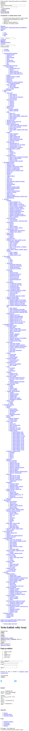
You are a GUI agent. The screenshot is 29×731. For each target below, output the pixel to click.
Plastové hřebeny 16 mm (18, 438)
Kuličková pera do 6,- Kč (15, 319)
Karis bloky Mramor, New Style (17, 377)
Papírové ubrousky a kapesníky (17, 579)
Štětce (11, 521)
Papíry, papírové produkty (13, 124)
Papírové (12, 223)
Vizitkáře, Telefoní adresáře (13, 391)
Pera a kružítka (13, 512)
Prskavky (12, 69)
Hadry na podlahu (14, 598)
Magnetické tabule (14, 410)
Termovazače (13, 423)
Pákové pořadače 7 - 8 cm (16, 203)
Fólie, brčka (12, 567)
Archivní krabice (13, 219)
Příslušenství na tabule (15, 414)
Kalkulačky (9, 482)
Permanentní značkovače (15, 264)
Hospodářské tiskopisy (9, 162)
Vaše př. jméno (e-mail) (6, 5)
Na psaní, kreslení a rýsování (13, 511)
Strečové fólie (10, 60)
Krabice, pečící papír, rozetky (16, 557)
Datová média (13, 492)
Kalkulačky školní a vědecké (16, 486)
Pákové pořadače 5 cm (15, 201)
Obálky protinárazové (15, 137)
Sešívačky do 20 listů (14, 463)
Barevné (11, 151)
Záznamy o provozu (11, 192)
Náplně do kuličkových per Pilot (17, 304)
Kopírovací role (10, 120)
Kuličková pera (10, 313)
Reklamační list (10, 197)
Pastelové (12, 101)
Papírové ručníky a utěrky (16, 580)
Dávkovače (12, 607)
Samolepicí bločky (11, 61)
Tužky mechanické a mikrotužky (17, 309)
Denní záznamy (13, 117)
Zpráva (2, 667)
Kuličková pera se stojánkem (16, 323)
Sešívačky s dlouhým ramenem (17, 467)
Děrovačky (9, 474)
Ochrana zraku (10, 616)
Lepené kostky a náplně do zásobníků (18, 125)
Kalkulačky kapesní (14, 483)
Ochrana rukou (10, 614)
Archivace (6, 199)
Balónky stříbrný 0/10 (12, 532)
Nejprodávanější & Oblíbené (10, 53)
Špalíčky (12, 387)
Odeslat (3, 677)
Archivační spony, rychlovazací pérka (18, 221)
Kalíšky (11, 385)
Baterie (11, 402)
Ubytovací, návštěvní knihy (13, 169)
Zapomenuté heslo (5, 11)
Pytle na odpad (13, 542)
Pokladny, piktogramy (15, 339)
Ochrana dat (6, 723)
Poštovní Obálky (10, 57)
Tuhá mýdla (12, 583)
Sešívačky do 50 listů (14, 466)
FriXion (9, 257)
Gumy (11, 261)
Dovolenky (9, 178)
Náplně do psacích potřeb (13, 298)
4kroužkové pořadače (15, 83)
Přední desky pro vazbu (15, 428)
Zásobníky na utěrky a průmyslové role (19, 606)
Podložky (9, 372)
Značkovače (10, 263)
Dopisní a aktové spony (15, 328)
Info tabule (12, 413)
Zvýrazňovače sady (14, 286)
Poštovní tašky (13, 135)
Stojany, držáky (10, 415)
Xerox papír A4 (13, 95)
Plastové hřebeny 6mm (17, 432)
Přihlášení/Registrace (5, 41)
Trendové (12, 102)
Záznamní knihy (10, 142)
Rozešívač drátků (14, 470)
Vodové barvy (13, 502)
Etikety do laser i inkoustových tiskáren (19, 157)
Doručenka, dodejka (14, 140)
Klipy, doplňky (13, 365)
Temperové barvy (14, 504)
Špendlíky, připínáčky (15, 334)
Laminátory (12, 452)
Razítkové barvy (13, 336)
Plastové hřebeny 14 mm (18, 437)
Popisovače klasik (14, 272)
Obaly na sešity (13, 524)
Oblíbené (3, 39)
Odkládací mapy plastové (15, 231)
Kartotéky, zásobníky (14, 241)
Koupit (2, 642)
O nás (5, 32)
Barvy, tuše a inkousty (12, 501)
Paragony (9, 173)
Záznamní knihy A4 (14, 143)
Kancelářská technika (9, 404)
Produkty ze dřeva (11, 568)
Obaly (8, 58)
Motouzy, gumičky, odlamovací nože (15, 550)
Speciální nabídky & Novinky (11, 65)
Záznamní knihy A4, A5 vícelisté (17, 144)
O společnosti (7, 724)
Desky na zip (13, 248)
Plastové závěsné (13, 226)
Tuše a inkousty (13, 507)
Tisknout (8, 645)
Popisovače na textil (14, 276)
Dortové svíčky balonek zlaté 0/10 (15, 535)
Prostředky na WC (14, 590)
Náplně (11, 260)
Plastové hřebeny (14, 430)
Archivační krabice (11, 218)
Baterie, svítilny (10, 400)
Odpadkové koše (13, 611)
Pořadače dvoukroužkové (15, 210)
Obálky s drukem (14, 253)
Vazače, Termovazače (12, 421)
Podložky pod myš (14, 493)
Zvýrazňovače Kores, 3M (16, 285)
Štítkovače (9, 498)
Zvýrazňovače (10, 282)
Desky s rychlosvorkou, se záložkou (18, 246)
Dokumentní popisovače (15, 274)
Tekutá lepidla (13, 354)
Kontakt (5, 34)
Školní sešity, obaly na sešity (13, 523)
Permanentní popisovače (15, 279)
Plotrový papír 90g (14, 109)
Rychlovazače (10, 222)
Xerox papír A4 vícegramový (16, 97)
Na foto (11, 369)
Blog (5, 35)
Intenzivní (12, 103)
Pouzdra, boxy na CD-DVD (16, 497)
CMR (8, 177)
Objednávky (10, 182)
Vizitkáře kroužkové (14, 393)
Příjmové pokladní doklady (13, 188)
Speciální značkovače (15, 267)
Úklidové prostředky (11, 587)
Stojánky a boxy (13, 388)
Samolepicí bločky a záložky (13, 76)
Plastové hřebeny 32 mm (18, 445)
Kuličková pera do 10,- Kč (16, 320)
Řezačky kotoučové (14, 418)
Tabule (8, 407)
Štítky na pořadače (14, 216)
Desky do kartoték (14, 242)
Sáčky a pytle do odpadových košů (18, 541)
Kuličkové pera (10, 78)
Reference (6, 725)
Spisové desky (10, 233)
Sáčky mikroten (13, 543)
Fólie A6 (12, 453)
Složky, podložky (14, 252)
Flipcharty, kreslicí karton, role (14, 121)
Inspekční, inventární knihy (13, 167)
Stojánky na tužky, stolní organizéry (18, 329)
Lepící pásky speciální (15, 343)
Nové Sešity (7, 50)
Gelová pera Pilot (14, 293)
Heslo (2, 7)
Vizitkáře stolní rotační (15, 398)
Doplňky (9, 617)
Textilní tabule (13, 411)
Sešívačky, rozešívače (12, 460)
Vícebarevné (12, 152)
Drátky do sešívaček (14, 468)
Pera (8, 63)
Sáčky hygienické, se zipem (16, 546)
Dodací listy (9, 171)
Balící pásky (12, 351)
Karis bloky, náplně (11, 376)
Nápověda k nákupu (8, 715)
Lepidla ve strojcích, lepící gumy (17, 347)
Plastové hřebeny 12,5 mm (18, 436)
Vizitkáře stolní (13, 396)
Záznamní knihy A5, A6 (15, 146)
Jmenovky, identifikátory (15, 364)
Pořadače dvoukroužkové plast (17, 211)
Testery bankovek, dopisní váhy (14, 489)
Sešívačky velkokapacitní (15, 472)
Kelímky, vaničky (14, 565)
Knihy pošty (10, 193)
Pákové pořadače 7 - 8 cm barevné (18, 206)
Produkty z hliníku (11, 571)
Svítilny (11, 403)
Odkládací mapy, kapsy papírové (17, 230)
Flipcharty (9, 406)
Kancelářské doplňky (12, 325)
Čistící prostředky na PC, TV (16, 494)
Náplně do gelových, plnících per (17, 302)
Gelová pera (12, 294)
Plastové (11, 225)
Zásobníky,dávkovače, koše (13, 605)
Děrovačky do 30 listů (15, 478)
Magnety (12, 332)
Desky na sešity (10, 88)
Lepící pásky (10, 342)
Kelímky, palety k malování (16, 505)
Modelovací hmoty (14, 508)
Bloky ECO (12, 113)
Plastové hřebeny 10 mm (18, 434)
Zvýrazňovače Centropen (15, 283)
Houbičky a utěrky (14, 596)
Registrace (3, 26)
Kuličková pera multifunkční (16, 316)
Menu (2, 30)
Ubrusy (11, 558)
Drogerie (6, 572)
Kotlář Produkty (7, 90)
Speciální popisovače (14, 275)
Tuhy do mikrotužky (14, 87)
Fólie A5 (12, 455)
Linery (11, 280)
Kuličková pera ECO (14, 314)
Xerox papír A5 (13, 98)
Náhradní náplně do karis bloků (17, 381)
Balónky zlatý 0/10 (14, 71)
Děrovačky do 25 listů (15, 477)
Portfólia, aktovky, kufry (15, 255)
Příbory (11, 562)
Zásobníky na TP (14, 610)
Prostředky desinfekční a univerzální (18, 591)
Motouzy (12, 552)
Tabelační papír (10, 106)
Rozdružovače (10, 234)
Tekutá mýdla (13, 584)
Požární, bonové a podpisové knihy (15, 170)
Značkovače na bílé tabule (16, 265)
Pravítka (11, 519)
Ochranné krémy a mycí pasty (17, 586)
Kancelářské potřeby (9, 324)
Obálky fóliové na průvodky (16, 139)
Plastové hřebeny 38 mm (18, 447)
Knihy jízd (9, 180)
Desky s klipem (13, 244)
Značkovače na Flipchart (15, 268)
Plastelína (12, 520)
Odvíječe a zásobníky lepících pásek (18, 346)
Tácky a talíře (13, 556)
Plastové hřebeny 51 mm (18, 449)
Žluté (11, 150)
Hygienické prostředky (12, 581)
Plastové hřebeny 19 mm (18, 440)
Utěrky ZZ (9, 56)
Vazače (11, 422)
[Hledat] (15, 38)
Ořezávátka (12, 517)
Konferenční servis (11, 362)
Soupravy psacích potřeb (12, 297)
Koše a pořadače (13, 389)
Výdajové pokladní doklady (13, 191)
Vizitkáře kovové (14, 395)
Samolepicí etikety (11, 155)
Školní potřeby (7, 500)
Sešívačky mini (13, 462)
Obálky (8, 132)
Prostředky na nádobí (14, 588)
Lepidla (8, 353)
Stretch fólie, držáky (14, 549)
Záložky (11, 154)
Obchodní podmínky (8, 721)
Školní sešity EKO (14, 526)
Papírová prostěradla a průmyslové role (19, 577)
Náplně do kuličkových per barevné (18, 301)
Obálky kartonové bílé (15, 136)
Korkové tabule (13, 408)
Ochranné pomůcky (8, 613)
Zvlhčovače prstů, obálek (15, 340)
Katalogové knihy (11, 238)
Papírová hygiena (11, 573)
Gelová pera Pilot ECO (15, 291)
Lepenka (12, 560)
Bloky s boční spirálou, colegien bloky (19, 116)
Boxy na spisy (13, 245)
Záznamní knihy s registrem (16, 147)
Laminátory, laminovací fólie (13, 451)
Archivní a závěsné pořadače (16, 207)
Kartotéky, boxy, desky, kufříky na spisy (16, 240)
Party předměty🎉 (8, 531)
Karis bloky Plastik (14, 383)
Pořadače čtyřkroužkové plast (16, 214)
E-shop (5, 619)
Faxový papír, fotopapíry (15, 127)
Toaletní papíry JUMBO (15, 576)
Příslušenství (12, 496)
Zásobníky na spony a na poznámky (18, 338)
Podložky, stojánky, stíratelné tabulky (15, 509)
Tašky (11, 547)
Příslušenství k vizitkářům (16, 399)
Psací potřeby (7, 256)
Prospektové (12, 370)
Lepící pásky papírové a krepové (17, 344)
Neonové (12, 105)
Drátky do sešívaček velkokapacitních (18, 471)
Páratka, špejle (13, 569)
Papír (5, 91)
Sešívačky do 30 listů (14, 464)
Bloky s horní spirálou (15, 114)
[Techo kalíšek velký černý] (10, 623)
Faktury (8, 174)
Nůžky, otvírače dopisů (15, 331)
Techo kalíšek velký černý (11, 621)
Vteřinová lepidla (14, 357)
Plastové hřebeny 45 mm (18, 448)
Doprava (6, 713)
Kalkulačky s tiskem (14, 487)
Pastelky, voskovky (14, 513)
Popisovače (9, 79)
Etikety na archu (13, 159)
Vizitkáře (12, 392)
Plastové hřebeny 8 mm (17, 433)
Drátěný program (11, 384)
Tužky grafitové (13, 308)
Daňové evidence (11, 195)
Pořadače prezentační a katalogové (18, 215)
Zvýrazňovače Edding (15, 287)
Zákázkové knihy (11, 165)
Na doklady (12, 368)
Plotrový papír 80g (14, 110)
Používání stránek (8, 714)
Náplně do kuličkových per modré (18, 300)
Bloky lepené (13, 118)
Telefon (2, 662)
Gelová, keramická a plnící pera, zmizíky (16, 290)
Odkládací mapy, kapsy (12, 229)
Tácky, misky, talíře (14, 564)
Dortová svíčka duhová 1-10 (16, 73)
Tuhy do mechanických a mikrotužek (18, 310)
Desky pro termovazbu (15, 425)
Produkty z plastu (11, 561)
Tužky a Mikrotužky (11, 84)
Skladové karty (10, 163)
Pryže (11, 516)
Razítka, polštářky (14, 335)
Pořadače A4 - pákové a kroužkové (15, 82)
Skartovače (9, 459)
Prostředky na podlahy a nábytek (17, 594)
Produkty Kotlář (10, 54)
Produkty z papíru (11, 554)
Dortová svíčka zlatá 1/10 (15, 72)
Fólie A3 (12, 457)
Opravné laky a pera (14, 359)
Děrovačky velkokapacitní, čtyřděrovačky (16, 480)
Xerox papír (9, 93)
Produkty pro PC (10, 490)
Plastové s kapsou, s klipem (16, 227)
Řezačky (9, 417)
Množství (3, 640)
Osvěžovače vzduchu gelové (16, 603)
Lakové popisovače (14, 278)
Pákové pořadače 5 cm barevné (17, 204)
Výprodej (6, 49)
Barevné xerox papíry (12, 99)
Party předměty (10, 67)
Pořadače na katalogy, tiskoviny (17, 208)
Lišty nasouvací (13, 426)
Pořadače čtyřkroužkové (15, 212)
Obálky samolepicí (14, 133)
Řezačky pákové (13, 419)
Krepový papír (13, 128)
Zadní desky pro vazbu (15, 429)
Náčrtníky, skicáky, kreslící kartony (15, 528)
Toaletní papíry (13, 575)
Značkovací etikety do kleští (16, 161)
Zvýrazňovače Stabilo (15, 289)
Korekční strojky (13, 361)
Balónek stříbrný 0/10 (15, 68)
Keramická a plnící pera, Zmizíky (17, 295)
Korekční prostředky (12, 358)
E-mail (2, 664)
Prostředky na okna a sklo (16, 592)
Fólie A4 (12, 456)
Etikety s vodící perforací (15, 158)
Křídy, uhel (12, 515)
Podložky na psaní (14, 374)
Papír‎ (8, 64)
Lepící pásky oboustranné (16, 350)
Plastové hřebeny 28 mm (18, 444)
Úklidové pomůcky (11, 595)
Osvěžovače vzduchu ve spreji (17, 602)
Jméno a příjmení (5, 661)
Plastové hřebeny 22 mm (18, 441)
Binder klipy (12, 327)
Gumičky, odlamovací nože (16, 553)
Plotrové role (10, 107)
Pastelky (8, 75)
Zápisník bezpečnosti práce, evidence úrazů (17, 196)
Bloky (8, 112)
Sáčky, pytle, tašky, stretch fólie (14, 539)
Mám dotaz (3, 645)
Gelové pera (9, 80)
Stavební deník (10, 189)
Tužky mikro (13, 86)
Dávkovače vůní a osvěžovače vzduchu (16, 601)
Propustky (9, 185)
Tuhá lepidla (12, 355)
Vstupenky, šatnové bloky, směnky (15, 166)
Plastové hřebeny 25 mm (18, 443)
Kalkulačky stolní (14, 485)
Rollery (11, 271)
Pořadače (9, 200)
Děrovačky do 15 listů (15, 475)
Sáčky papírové (13, 545)
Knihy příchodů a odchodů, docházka (16, 181)
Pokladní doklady (11, 184)
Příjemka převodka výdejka (13, 186)
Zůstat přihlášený (6, 8)
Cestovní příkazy (11, 176)
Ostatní (11, 599)
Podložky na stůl (13, 373)
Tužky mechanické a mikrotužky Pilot (18, 312)
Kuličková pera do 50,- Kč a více (17, 321)
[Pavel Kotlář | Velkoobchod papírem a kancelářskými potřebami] (14, 29)
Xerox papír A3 (13, 94)
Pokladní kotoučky (11, 122)
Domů (2, 619)
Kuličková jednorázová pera (16, 317)
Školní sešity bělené (14, 527)
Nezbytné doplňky (8, 538)
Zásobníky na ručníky (15, 609)
